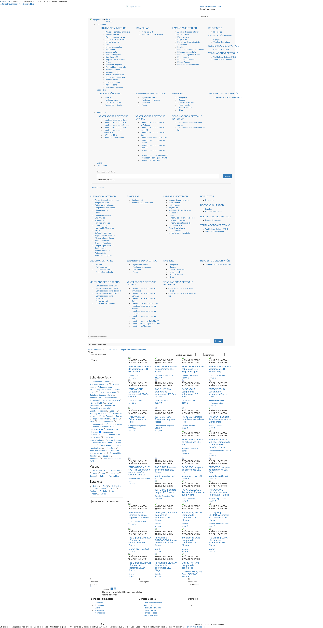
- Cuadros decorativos (112, 102)
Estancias (98, 607)
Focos (107, 44)
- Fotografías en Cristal (113, 105)
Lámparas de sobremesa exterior (190, 49)
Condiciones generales (153, 602)
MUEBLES (177, 93)
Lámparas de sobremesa (115, 39)
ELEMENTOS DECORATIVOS (223, 45)
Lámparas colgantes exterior (188, 54)
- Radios (144, 105)
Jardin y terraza (98, 488)
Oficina (112, 488)
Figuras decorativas (221, 49)
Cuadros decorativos (221, 42)
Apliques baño (111, 52)
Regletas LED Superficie (115, 59)
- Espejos (107, 97)
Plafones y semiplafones (115, 37)
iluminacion (98, 349)
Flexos (108, 62)
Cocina (104, 486)
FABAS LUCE (115, 470)
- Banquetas (182, 97)
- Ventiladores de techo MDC (115, 122)
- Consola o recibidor (185, 102)
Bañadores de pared (113, 64)
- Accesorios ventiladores (114, 137)
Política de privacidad (152, 607)
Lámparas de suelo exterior (188, 64)
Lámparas (99, 602)
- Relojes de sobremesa (150, 100)
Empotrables (110, 49)
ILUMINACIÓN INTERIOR (113, 28)
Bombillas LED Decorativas (152, 34)
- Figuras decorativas (149, 97)
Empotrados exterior (185, 57)
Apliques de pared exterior (187, 32)
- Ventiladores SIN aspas (150, 160)
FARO (95, 473)
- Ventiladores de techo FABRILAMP (113, 131)
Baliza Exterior (183, 34)
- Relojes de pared (111, 100)
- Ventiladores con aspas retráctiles (155, 157)
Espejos (216, 39)
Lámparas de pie (112, 42)
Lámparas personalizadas (115, 77)
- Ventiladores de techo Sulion (115, 120)
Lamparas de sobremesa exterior (133, 349)
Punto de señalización (186, 59)
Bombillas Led (147, 32)
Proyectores (182, 39)
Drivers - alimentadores (114, 74)
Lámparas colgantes (113, 47)
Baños (95, 486)
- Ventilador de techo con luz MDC (154, 137)
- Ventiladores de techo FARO (115, 127)
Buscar (227, 176)
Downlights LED (111, 57)
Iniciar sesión (207, 6)
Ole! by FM (113, 473)
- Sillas (180, 110)
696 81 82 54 (7, 1)
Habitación (115, 486)
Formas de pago (150, 612)
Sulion (102, 476)
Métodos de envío (151, 615)
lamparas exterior (111, 349)
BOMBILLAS (142, 28)
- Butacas (181, 100)
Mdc (103, 473)
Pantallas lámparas (113, 54)
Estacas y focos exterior (186, 52)
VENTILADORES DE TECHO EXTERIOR (187, 117)
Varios (102, 493)
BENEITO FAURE (99, 470)
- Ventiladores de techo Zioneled (116, 125)
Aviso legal (148, 605)
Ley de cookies (150, 610)
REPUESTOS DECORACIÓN (224, 93)
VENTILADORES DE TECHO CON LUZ (150, 117)
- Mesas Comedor (184, 107)
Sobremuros (182, 44)
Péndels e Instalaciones (114, 69)
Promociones (100, 612)
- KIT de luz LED (110, 135)
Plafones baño (111, 84)
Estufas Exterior (183, 62)
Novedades (99, 610)
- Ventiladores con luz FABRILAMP (154, 155)
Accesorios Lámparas (114, 87)
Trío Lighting (113, 476)
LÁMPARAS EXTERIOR (184, 28)
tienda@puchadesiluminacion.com (16, 4)
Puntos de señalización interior (117, 32)
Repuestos (217, 32)
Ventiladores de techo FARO (224, 57)
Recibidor (103, 491)
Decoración (99, 605)
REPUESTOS (215, 28)
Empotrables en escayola (115, 67)
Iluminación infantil (112, 72)
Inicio (90, 349)
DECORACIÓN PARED (220, 35)
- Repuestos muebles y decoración (228, 97)
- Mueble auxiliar (184, 105)
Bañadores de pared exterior (188, 42)
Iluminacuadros (111, 79)
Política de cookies (197, 626)
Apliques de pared (112, 34)
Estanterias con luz (113, 82)
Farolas (180, 47)
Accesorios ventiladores (222, 59)
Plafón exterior (183, 37)
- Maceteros (145, 102)
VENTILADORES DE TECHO (223, 53)
